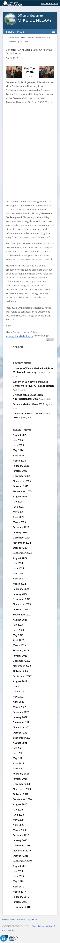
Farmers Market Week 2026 (28, 404)
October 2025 (20, 486)
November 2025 (22, 481)
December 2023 (21, 599)
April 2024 (18, 578)
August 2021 (20, 742)
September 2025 (22, 491)
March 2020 (19, 830)
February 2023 (21, 650)
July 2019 (18, 871)
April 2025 (18, 517)
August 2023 (20, 619)
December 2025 (21, 476)
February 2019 (21, 896)
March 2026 (19, 460)
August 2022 (20, 681)
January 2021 (20, 778)
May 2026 (18, 450)
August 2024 (20, 558)
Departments (32, 919)
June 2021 (18, 753)
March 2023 (19, 645)
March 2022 (19, 707)
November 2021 (22, 727)
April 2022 (18, 701)
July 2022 (18, 686)
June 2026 (18, 445)
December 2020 (21, 784)
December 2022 (21, 660)
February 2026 (21, 465)
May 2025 (18, 512)
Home (22, 37)
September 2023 (22, 614)
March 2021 (19, 768)
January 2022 (20, 717)
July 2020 (18, 809)
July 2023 (18, 624)
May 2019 (18, 881)
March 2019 (19, 891)
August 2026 (20, 435)
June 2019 (18, 876)
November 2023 (22, 604)
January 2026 (20, 470)
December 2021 (21, 722)
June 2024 (18, 568)
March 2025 (19, 522)
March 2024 (19, 583)
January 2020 (20, 840)
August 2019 (20, 866)
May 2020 (18, 819)
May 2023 (18, 635)
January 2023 (20, 655)
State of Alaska (19, 3)
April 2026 (18, 455)
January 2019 (20, 901)
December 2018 (21, 907)
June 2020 (18, 814)
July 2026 (18, 440)
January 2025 (20, 532)
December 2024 (21, 537)
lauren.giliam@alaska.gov (19, 336)
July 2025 (18, 501)
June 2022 (18, 691)
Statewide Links (49, 3)
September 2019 (22, 861)
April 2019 (18, 886)
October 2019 (20, 855)
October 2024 (20, 547)
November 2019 (22, 850)
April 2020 (18, 825)
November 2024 (22, 542)
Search (50, 339)
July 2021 (18, 748)
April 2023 (18, 640)
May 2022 (18, 696)
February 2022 (21, 712)
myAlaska (21, 919)
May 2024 (18, 573)
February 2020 (21, 835)
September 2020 (22, 799)
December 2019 (21, 845)
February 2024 (21, 589)
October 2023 (20, 609)
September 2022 (22, 676)
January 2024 (20, 594)
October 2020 (20, 794)
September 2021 (22, 737)
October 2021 (20, 732)
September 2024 (22, 553)
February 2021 (21, 773)
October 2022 (20, 671)
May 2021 (18, 758)
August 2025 (20, 496)
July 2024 (18, 563)
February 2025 (21, 527)
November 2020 (22, 789)
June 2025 (18, 506)
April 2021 (18, 763)
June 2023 (18, 630)
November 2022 (22, 665)
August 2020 (20, 804)
